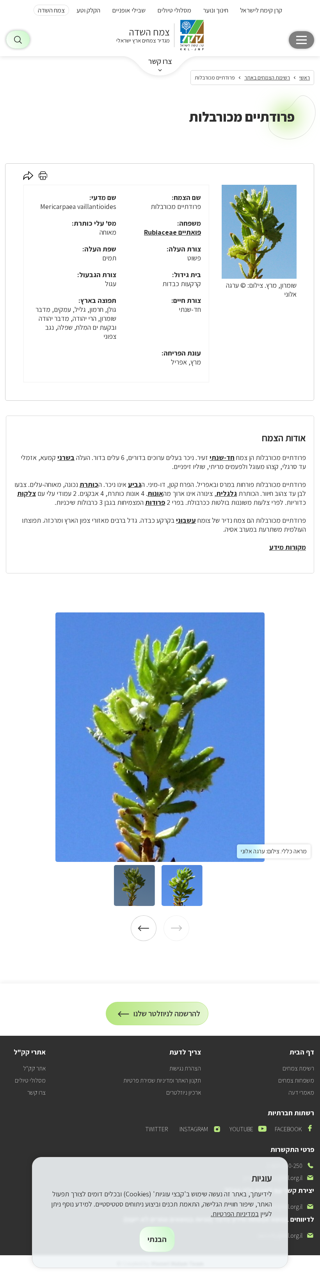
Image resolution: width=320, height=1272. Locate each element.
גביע (134, 484)
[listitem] (160, 737)
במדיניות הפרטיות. (235, 1213)
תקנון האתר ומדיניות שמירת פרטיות (162, 1080)
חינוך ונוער (215, 10)
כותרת (89, 484)
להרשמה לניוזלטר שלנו (167, 1016)
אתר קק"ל (34, 1068)
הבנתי (157, 1239)
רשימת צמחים (298, 1068)
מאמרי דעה (301, 1092)
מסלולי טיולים (174, 10)
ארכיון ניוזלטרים (183, 1092)
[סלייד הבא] (143, 928)
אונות (155, 493)
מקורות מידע (287, 547)
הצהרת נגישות (185, 1068)
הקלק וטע (88, 10)
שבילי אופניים (129, 10)
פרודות (155, 502)
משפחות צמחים (296, 1080)
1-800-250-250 (290, 1166)
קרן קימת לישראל (261, 10)
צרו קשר (160, 61)
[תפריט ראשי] (301, 40)
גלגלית (226, 493)
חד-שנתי (222, 457)
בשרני (66, 457)
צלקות (26, 493)
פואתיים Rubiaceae (172, 232)
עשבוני (186, 520)
